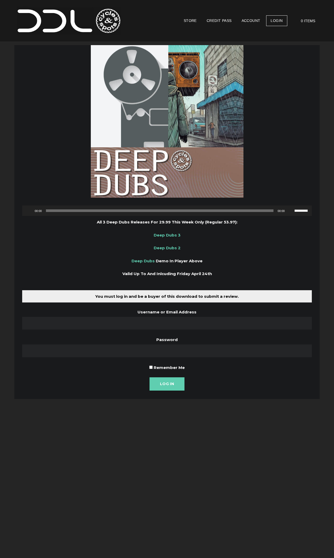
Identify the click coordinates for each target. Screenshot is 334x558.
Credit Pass (219, 21)
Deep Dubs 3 (167, 235)
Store (190, 21)
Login (277, 21)
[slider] (302, 210)
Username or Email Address (167, 312)
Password (167, 339)
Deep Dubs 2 (167, 247)
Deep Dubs (143, 260)
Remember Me (169, 367)
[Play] (29, 210)
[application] (167, 210)
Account (251, 21)
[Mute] (290, 210)
